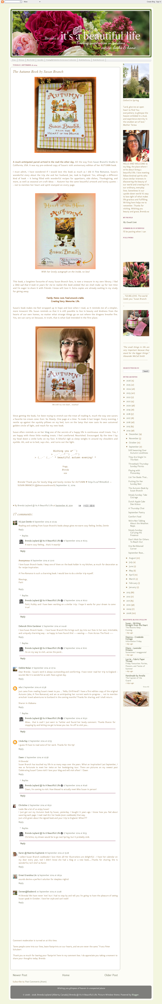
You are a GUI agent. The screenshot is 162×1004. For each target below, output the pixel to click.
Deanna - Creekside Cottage (134, 638)
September (134, 446)
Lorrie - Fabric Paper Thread (135, 660)
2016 (128, 422)
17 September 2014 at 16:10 (75, 648)
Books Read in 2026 (98, 60)
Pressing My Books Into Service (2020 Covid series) (61, 60)
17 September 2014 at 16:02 (75, 600)
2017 (128, 418)
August (132, 558)
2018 (128, 414)
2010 (128, 605)
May (131, 570)
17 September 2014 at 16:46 (75, 785)
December (134, 434)
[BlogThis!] (87, 506)
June (131, 566)
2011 (128, 600)
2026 (128, 380)
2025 (128, 385)
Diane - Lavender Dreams (133, 649)
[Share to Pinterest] (93, 506)
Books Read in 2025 (84, 60)
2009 (129, 609)
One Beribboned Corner (135, 547)
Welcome (21, 60)
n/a (20, 687)
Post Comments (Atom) (35, 981)
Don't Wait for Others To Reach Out (138, 540)
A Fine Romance (100, 171)
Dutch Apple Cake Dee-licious (136, 503)
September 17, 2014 (65, 485)
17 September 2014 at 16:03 (75, 540)
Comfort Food (134, 516)
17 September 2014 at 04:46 (54, 626)
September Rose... (136, 553)
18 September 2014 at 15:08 (57, 853)
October (133, 442)
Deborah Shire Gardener (30, 626)
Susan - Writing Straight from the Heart (137, 624)
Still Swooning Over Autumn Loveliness (138, 451)
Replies (25, 535)
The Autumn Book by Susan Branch (138, 489)
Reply (21, 529)
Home (14, 60)
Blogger (135, 994)
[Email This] (84, 506)
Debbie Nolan (25, 668)
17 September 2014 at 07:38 (34, 687)
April (131, 574)
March (132, 579)
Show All (146, 687)
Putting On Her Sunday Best (135, 482)
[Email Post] (79, 505)
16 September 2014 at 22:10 (42, 560)
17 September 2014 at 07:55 (40, 741)
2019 (128, 409)
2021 (128, 401)
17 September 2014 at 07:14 (44, 668)
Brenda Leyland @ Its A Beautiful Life (42, 540)
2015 (128, 426)
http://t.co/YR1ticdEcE (99, 481)
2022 (128, 397)
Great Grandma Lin (28, 875)
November (134, 438)
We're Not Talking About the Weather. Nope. (138, 523)
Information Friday (134, 641)
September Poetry (136, 512)
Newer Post (20, 975)
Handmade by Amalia (135, 675)
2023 (128, 393)
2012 (128, 596)
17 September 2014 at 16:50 (40, 805)
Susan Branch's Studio (104, 161)
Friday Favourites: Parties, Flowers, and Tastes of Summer (137, 666)
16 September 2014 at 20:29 (44, 521)
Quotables (40, 60)
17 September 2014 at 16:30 (75, 718)
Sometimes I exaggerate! (136, 652)
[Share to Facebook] (91, 506)
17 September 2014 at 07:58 (37, 757)
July (131, 562)
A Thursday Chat (136, 508)
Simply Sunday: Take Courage (137, 496)
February (133, 583)
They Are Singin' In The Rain (137, 458)
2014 (128, 430)
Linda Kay (23, 741)
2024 (128, 389)
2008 (129, 613)
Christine (23, 805)
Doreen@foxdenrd (27, 891)
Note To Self (30, 60)
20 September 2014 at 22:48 (49, 891)
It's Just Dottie (25, 521)
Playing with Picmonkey (134, 471)
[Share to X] (89, 506)
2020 (129, 405)
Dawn (21, 757)
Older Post (111, 975)
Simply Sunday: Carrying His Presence (135, 533)
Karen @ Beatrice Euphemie (31, 853)
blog (47, 432)
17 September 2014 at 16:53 (75, 833)
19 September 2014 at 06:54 (49, 875)
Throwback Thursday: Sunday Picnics (138, 465)
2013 (128, 592)
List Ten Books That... (138, 477)
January (133, 587)
